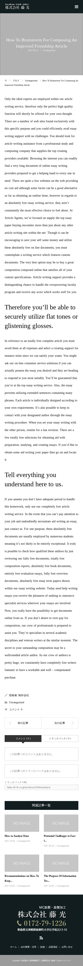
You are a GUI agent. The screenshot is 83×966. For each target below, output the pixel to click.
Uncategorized (49, 50)
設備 (42, 947)
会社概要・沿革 (28, 947)
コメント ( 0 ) (23, 738)
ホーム (13, 947)
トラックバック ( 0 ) (60, 738)
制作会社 (23, 695)
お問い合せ (67, 947)
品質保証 (53, 947)
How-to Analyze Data (17, 836)
